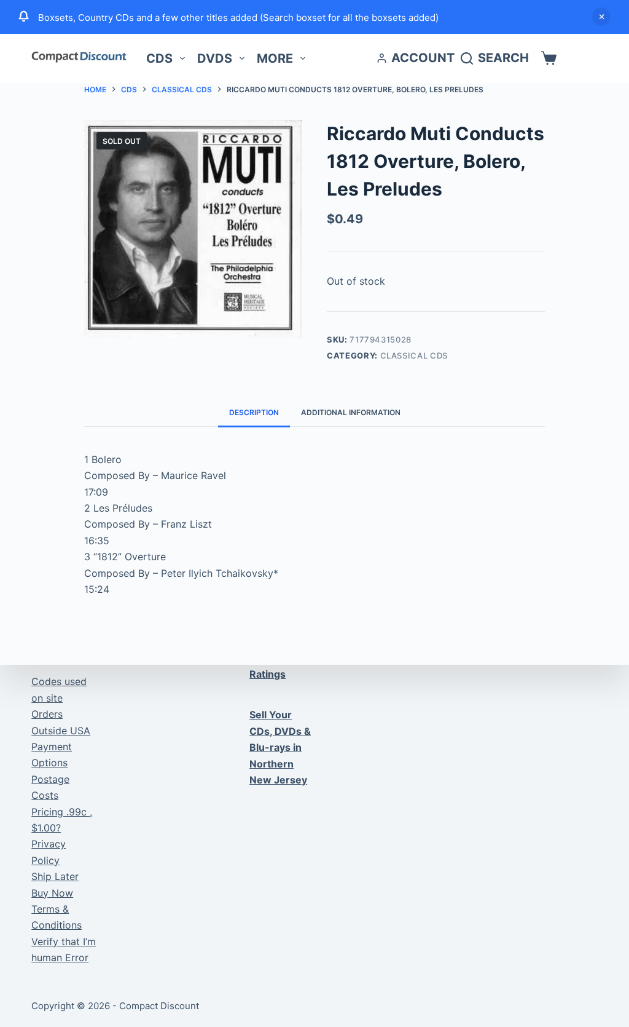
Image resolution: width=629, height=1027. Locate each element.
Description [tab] (254, 412)
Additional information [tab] (350, 412)
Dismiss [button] (601, 16)
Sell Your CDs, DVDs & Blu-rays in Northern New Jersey (280, 747)
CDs (159, 58)
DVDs (214, 58)
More (275, 58)
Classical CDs (414, 355)
